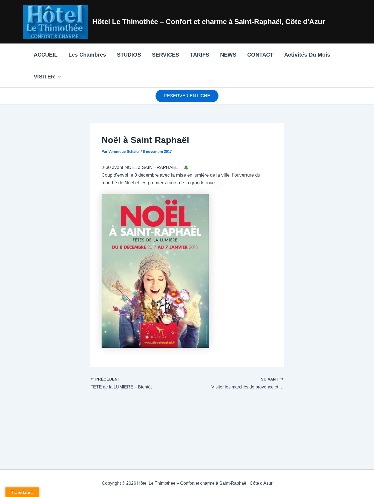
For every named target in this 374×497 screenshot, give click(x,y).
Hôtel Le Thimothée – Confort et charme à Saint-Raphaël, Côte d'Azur (208, 21)
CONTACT (260, 55)
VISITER (44, 77)
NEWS (228, 55)
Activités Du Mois (307, 55)
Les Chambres (87, 55)
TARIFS (199, 55)
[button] (58, 76)
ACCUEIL (45, 55)
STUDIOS (129, 55)
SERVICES (165, 55)
